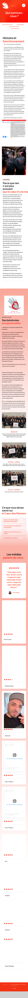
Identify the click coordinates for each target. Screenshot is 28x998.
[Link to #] (23, 5)
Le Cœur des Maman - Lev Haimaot (19, 984)
